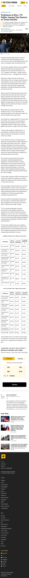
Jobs (2, 522)
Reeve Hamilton (6, 28)
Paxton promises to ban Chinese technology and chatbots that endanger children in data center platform (17, 428)
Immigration (3, 499)
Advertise (3, 466)
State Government (5, 506)
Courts (2, 482)
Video (2, 543)
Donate (22, 2)
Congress (3, 480)
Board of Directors (5, 520)
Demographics (4, 486)
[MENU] (27, 3)
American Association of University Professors (12, 159)
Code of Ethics (4, 530)
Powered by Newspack (6, 574)
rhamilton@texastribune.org (14, 396)
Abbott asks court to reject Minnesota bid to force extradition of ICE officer (18, 418)
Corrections (3, 537)
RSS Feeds (3, 546)
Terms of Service (5, 533)
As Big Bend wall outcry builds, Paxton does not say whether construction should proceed (19, 445)
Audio (2, 541)
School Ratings (12, 5)
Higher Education (5, 12)
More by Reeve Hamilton (21, 409)
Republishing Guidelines (6, 528)
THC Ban (25, 5)
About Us (3, 515)
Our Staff (3, 518)
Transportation (4, 508)
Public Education (4, 504)
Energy (2, 491)
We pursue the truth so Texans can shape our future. (8, 472)
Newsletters (3, 539)
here (2, 342)
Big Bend (19, 5)
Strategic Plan (4, 526)
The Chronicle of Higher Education (10, 67)
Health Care (3, 495)
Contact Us (3, 464)
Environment (4, 493)
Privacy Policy (4, 535)
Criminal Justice (4, 484)
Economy (3, 489)
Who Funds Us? (4, 524)
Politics (2, 502)
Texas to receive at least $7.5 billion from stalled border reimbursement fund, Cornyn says (18, 437)
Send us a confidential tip (6, 468)
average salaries (17, 69)
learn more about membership (20, 352)
